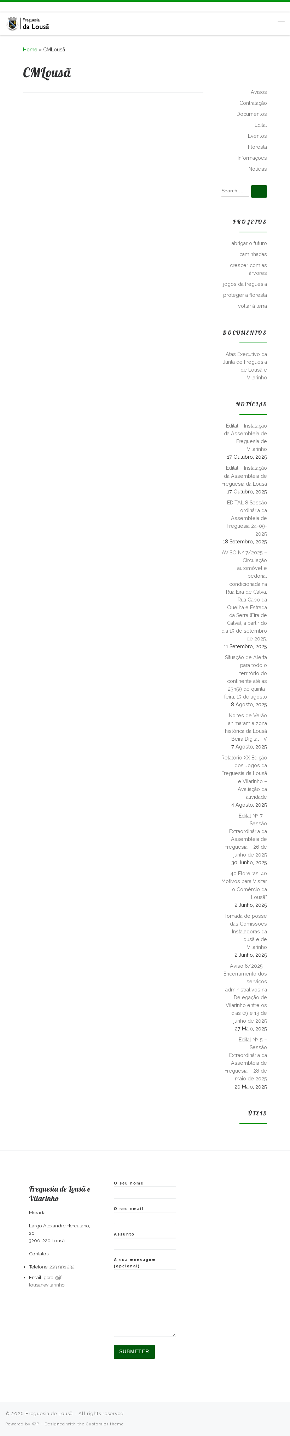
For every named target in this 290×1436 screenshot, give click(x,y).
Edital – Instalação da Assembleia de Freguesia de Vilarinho (245, 437)
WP (35, 1423)
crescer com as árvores (248, 269)
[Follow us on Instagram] (28, 7)
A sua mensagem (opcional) (135, 1262)
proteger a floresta (245, 295)
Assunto (124, 1234)
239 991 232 (62, 1267)
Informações (252, 158)
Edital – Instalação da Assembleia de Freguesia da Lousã (244, 475)
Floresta (257, 147)
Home (30, 49)
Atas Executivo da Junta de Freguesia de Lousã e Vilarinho (245, 365)
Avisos (259, 92)
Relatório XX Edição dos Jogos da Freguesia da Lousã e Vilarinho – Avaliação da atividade (244, 777)
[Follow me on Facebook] (18, 7)
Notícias (258, 169)
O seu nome (129, 1183)
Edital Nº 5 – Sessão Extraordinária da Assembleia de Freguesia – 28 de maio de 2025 (246, 1059)
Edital (261, 125)
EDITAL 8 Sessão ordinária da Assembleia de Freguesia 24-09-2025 (247, 518)
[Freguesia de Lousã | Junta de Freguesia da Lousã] (27, 22)
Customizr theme (105, 1423)
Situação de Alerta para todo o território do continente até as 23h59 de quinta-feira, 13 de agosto (245, 677)
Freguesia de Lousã (49, 1413)
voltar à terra (252, 306)
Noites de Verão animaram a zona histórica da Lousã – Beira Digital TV (246, 727)
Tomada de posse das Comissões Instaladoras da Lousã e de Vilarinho (245, 931)
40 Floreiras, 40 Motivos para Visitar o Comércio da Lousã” (244, 885)
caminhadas (253, 254)
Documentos (252, 114)
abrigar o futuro (249, 243)
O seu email (129, 1208)
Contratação (253, 103)
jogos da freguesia (245, 284)
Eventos (257, 136)
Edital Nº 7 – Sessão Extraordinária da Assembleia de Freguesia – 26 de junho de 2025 (246, 835)
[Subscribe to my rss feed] (7, 7)
